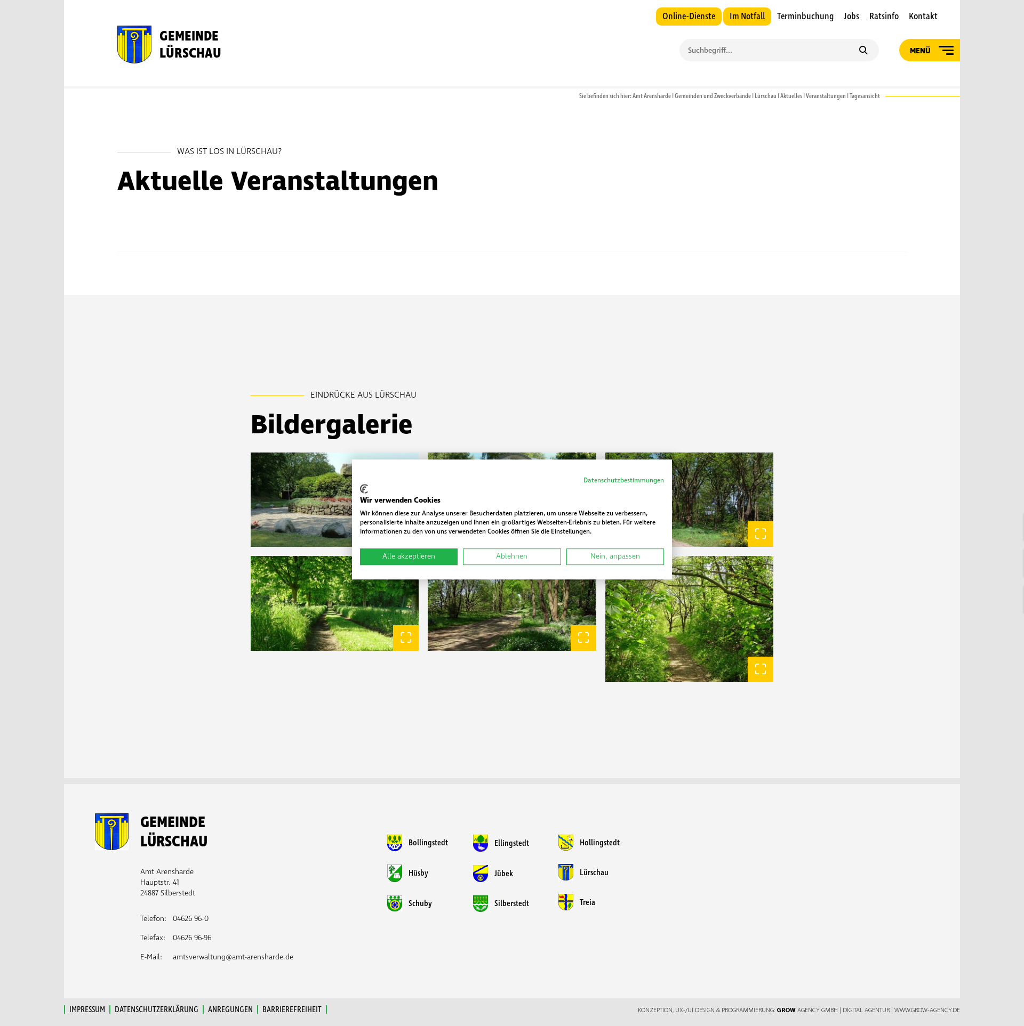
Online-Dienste (688, 16)
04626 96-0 (191, 919)
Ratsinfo (884, 16)
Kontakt (923, 16)
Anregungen (230, 1009)
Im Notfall (747, 16)
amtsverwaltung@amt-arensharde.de (233, 957)
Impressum (87, 1009)
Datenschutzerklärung (156, 1009)
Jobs (851, 16)
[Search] (863, 51)
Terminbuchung (805, 16)
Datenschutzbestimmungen (623, 480)
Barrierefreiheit (292, 1009)
